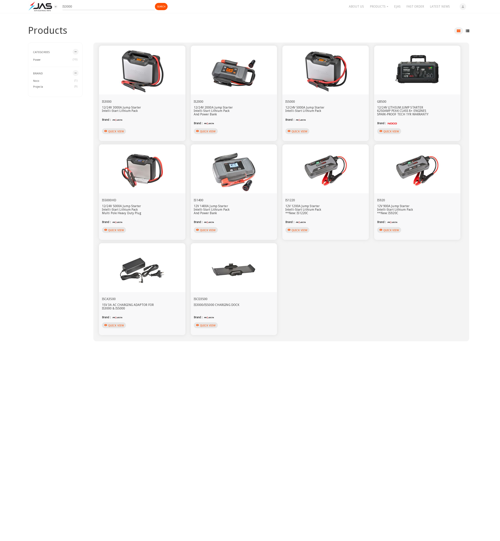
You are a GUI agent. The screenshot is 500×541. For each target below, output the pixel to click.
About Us (356, 6)
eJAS (397, 6)
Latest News (440, 6)
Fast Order (415, 6)
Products (378, 6)
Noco (55, 80)
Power (55, 59)
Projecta (55, 86)
